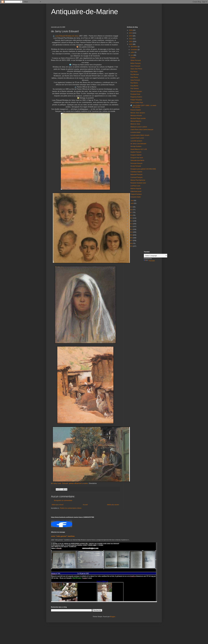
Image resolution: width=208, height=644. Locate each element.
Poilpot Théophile (136, 100)
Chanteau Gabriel (136, 172)
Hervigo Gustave (135, 146)
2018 (131, 210)
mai (132, 200)
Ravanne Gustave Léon (138, 183)
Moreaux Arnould (136, 115)
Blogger (112, 616)
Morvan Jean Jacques (137, 113)
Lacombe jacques (136, 141)
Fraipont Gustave (136, 194)
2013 (131, 224)
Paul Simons (134, 88)
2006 (131, 243)
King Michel (134, 86)
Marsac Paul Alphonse (137, 180)
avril (132, 203)
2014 (131, 221)
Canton (132, 57)
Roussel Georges (136, 91)
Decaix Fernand (135, 166)
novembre (134, 49)
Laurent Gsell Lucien (137, 138)
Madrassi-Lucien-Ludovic (138, 127)
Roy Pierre (133, 72)
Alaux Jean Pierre (136, 69)
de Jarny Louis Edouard (59, 483)
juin (132, 55)
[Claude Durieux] (61, 526)
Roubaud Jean (135, 94)
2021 (131, 41)
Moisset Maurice (135, 121)
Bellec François (135, 63)
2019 (131, 207)
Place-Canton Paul (136, 102)
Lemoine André (135, 132)
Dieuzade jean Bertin (137, 160)
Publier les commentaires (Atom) (70, 508)
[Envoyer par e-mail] (57, 489)
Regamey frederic (136, 97)
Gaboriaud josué (135, 191)
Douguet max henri (136, 158)
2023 (131, 36)
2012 (131, 226)
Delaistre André (135, 197)
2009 (131, 235)
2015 (131, 218)
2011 (131, 229)
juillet (133, 52)
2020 (131, 44)
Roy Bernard (134, 74)
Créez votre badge (66, 520)
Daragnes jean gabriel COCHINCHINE (143, 169)
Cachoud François (136, 177)
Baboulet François (136, 174)
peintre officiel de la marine (78, 483)
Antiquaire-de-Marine (84, 12)
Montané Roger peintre (138, 118)
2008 (131, 238)
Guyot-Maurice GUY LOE (138, 149)
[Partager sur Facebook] (64, 489)
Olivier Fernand (135, 60)
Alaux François (135, 66)
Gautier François (135, 152)
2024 (131, 33)
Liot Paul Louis (135, 186)
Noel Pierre (134, 77)
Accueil (85, 505)
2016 (131, 215)
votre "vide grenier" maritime (63, 536)
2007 (131, 240)
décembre (134, 47)
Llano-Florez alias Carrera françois (141, 129)
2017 (131, 212)
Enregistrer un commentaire (63, 500)
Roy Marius (134, 83)
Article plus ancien (113, 505)
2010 (131, 232)
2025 (131, 30)
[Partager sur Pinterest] (66, 489)
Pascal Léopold (135, 110)
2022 (131, 39)
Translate (152, 261)
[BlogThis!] (59, 489)
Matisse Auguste (135, 188)
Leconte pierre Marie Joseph (139, 135)
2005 (131, 246)
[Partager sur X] (61, 489)
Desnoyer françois (136, 163)
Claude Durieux (55, 520)
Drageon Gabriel (135, 155)
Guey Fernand (135, 80)
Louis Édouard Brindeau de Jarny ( (67, 36)
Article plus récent (57, 505)
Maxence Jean (135, 124)
